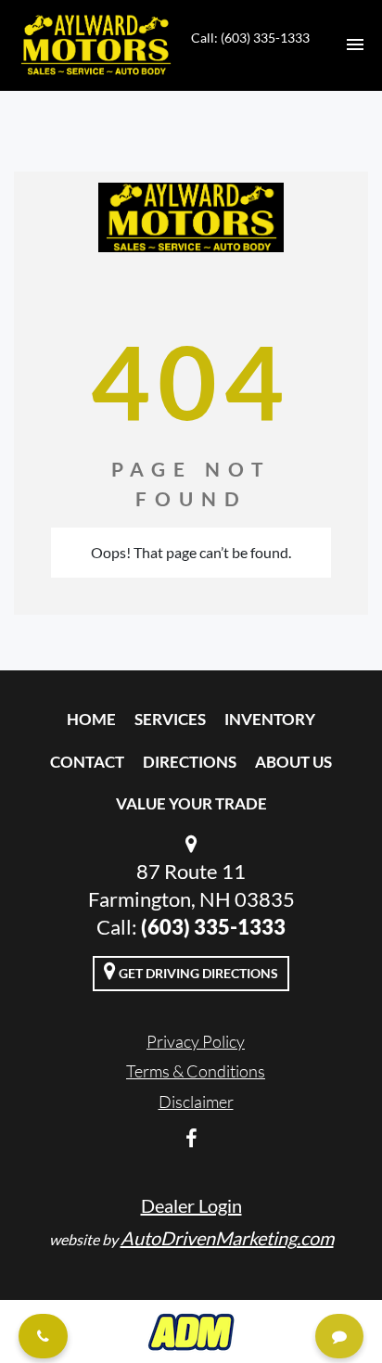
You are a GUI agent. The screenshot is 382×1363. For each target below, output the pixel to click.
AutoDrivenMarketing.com (227, 1238)
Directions (189, 761)
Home (91, 719)
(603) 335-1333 (213, 926)
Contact (87, 761)
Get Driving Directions (197, 973)
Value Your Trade (191, 803)
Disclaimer (196, 1101)
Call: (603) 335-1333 (250, 37)
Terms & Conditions (195, 1071)
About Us (293, 761)
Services (170, 719)
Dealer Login (191, 1205)
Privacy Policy (195, 1041)
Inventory (269, 719)
